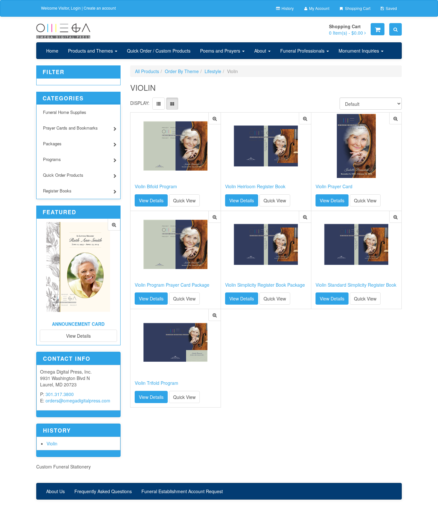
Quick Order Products (63, 175)
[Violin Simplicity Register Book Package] (305, 217)
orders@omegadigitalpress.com (78, 400)
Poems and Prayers (220, 50)
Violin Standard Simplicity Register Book (356, 285)
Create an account (100, 8)
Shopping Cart (357, 8)
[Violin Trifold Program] (214, 315)
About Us (55, 491)
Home (52, 50)
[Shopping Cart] (377, 29)
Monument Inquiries (359, 50)
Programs (52, 159)
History (287, 8)
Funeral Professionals (303, 50)
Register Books (57, 191)
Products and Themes (91, 50)
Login (76, 8)
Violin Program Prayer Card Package (172, 285)
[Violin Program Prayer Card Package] (214, 217)
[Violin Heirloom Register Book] (305, 118)
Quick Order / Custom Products (158, 50)
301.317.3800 (60, 394)
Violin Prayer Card (334, 186)
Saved (391, 8)
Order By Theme (182, 71)
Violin (51, 443)
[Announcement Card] (114, 225)
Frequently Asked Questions (103, 491)
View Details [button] (151, 200)
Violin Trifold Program (156, 383)
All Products (147, 71)
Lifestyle (213, 71)
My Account (318, 8)
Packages (52, 143)
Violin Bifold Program (156, 186)
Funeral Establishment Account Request (182, 491)
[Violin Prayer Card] (395, 118)
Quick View (184, 200)
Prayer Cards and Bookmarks (70, 128)
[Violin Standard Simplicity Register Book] (395, 217)
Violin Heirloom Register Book (255, 186)
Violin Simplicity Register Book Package (265, 285)
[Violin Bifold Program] (214, 118)
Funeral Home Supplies (64, 112)
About (260, 50)
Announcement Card (78, 324)
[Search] (395, 29)
